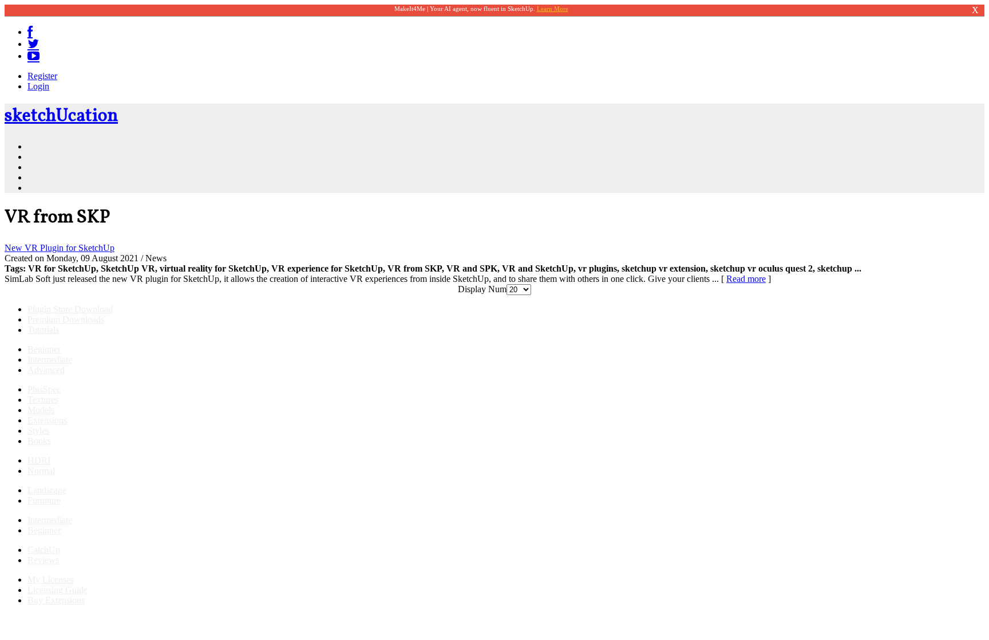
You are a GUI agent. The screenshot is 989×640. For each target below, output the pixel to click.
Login (38, 86)
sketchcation (61, 116)
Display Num (482, 289)
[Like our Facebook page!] (30, 32)
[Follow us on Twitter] (33, 44)
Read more (746, 279)
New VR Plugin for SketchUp (59, 248)
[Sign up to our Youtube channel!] (33, 56)
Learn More (552, 8)
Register (42, 76)
